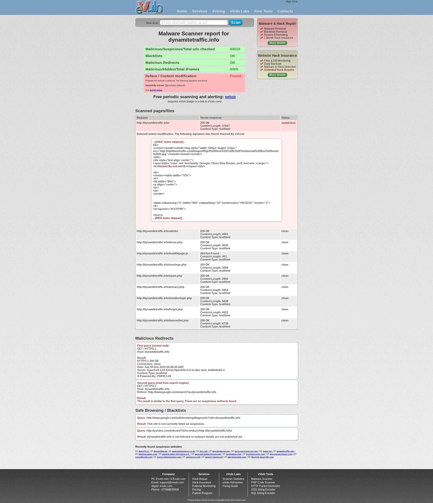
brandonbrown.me (221, 451)
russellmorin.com (143, 457)
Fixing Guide (230, 486)
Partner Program (202, 493)
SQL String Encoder (263, 493)
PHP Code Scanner (263, 482)
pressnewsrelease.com (281, 454)
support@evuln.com (172, 482)
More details (277, 42)
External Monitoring (204, 486)
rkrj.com (204, 451)
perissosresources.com (246, 451)
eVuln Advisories (233, 482)
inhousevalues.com (148, 454)
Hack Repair (199, 478)
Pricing (218, 11)
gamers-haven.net (214, 457)
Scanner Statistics (233, 478)
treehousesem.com (255, 454)
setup (230, 96)
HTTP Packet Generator (265, 486)
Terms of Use (208, 500)
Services (199, 11)
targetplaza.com (233, 454)
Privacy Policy (194, 500)
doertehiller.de (160, 451)
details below (156, 90)
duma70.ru (144, 451)
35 (166, 85)
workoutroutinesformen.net (208, 454)
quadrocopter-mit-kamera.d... (176, 454)
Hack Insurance (201, 482)
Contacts (285, 11)
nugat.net (267, 451)
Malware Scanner (261, 478)
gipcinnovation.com (236, 457)
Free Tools (263, 11)
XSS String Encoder (263, 489)
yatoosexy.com (193, 457)
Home (182, 11)
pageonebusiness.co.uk (183, 451)
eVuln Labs (239, 11)
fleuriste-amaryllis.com (262, 457)
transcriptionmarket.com (169, 457)
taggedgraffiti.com (285, 451)
